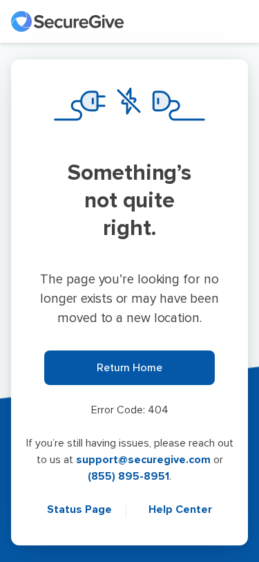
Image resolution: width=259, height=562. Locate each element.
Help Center (180, 509)
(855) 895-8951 (128, 476)
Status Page (81, 509)
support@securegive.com (143, 460)
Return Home (129, 368)
